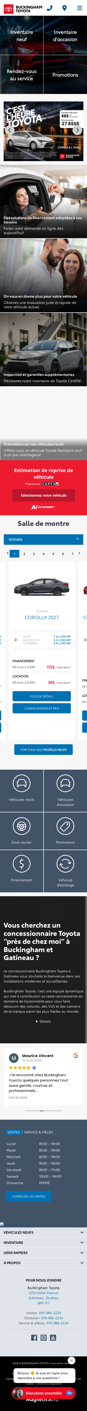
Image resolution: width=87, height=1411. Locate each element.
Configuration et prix (41, 708)
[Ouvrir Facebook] (34, 1338)
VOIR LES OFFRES (65, 831)
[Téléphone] (49, 8)
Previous (9, 130)
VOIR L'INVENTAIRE (21, 791)
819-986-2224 (50, 1312)
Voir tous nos (43, 749)
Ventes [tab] (13, 1132)
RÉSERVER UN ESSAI (21, 831)
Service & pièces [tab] (38, 1132)
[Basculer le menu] (77, 8)
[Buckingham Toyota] (23, 8)
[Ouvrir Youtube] (53, 1338)
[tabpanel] (42, 650)
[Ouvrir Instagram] (44, 1338)
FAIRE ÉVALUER (65, 871)
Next (77, 130)
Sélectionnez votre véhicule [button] (43, 495)
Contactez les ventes (28, 1196)
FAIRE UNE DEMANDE (21, 871)
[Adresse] (64, 8)
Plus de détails (41, 696)
